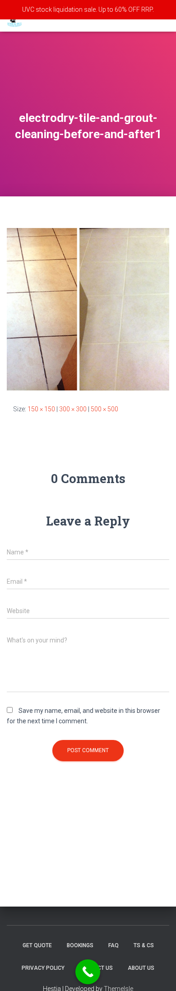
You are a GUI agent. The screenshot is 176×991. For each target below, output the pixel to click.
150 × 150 (41, 409)
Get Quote (37, 945)
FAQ (113, 945)
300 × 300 (73, 409)
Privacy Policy (43, 968)
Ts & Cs (144, 945)
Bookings (80, 945)
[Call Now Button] (87, 971)
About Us (141, 968)
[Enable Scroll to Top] (158, 973)
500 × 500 (104, 409)
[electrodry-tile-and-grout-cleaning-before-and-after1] (88, 308)
